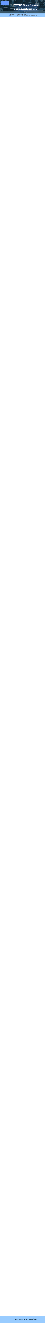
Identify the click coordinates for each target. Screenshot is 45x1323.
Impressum (20, 1319)
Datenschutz (31, 1319)
